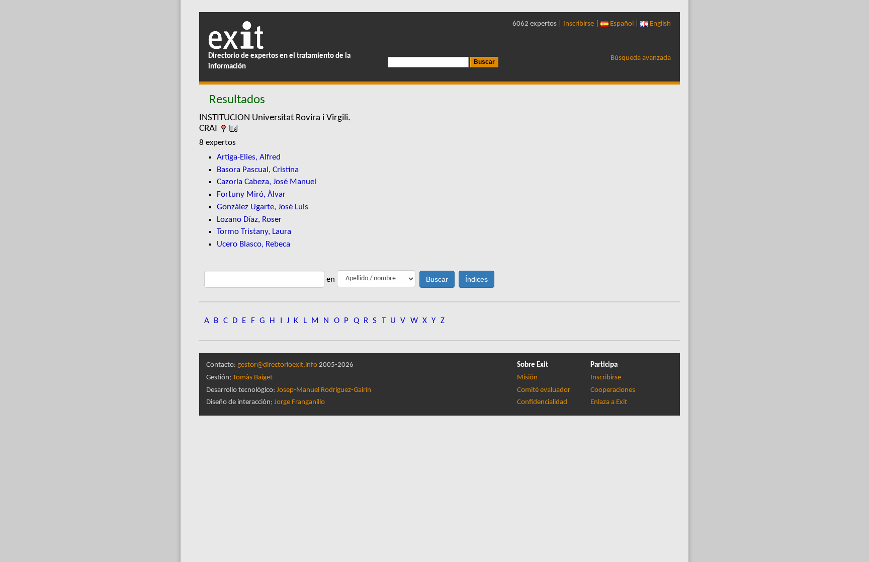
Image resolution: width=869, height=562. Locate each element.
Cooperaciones (612, 390)
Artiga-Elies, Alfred (249, 157)
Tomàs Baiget (253, 377)
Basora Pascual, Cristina (258, 170)
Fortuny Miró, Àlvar (251, 194)
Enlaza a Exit (608, 402)
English (659, 24)
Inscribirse (578, 24)
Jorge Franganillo (299, 402)
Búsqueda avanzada (641, 58)
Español (621, 24)
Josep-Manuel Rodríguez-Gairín (324, 390)
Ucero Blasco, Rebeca (253, 244)
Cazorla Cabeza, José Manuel (266, 182)
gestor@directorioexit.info (277, 365)
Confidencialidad (542, 402)
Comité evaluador (543, 390)
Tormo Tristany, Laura (254, 231)
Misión (527, 377)
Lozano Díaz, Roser (249, 219)
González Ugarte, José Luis (262, 207)
